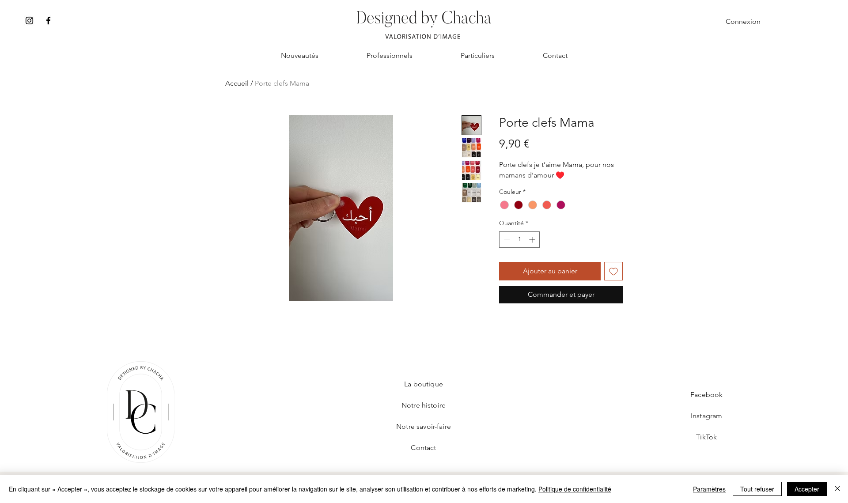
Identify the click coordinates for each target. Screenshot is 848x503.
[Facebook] (48, 20)
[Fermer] (837, 489)
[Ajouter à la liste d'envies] (613, 271)
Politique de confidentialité (574, 488)
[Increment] (532, 239)
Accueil (237, 83)
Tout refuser (757, 488)
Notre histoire (423, 405)
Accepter (807, 488)
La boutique (423, 384)
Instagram (706, 416)
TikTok (706, 437)
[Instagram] (29, 20)
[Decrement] (505, 239)
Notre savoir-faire (423, 426)
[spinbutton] (519, 239)
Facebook (706, 394)
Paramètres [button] (709, 488)
